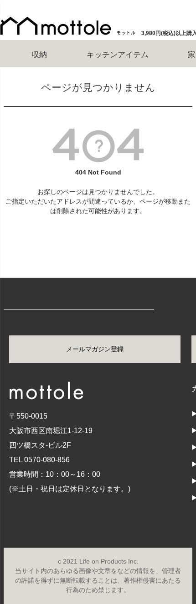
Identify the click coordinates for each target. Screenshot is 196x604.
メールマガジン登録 (95, 349)
